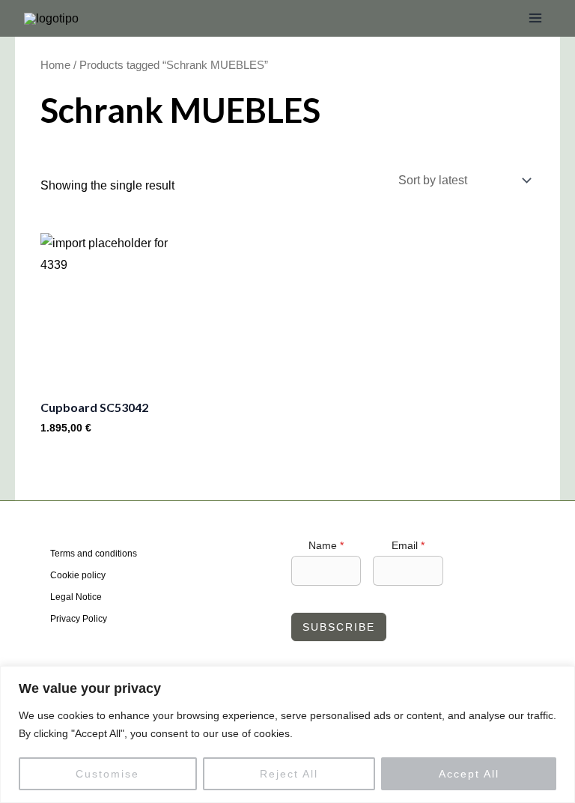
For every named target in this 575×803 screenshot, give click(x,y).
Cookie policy (78, 575)
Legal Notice (76, 597)
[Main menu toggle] (535, 18)
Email (408, 545)
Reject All (289, 774)
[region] (287, 734)
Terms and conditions (93, 553)
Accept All (469, 774)
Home (55, 65)
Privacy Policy (78, 618)
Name (326, 545)
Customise (107, 774)
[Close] (559, 679)
